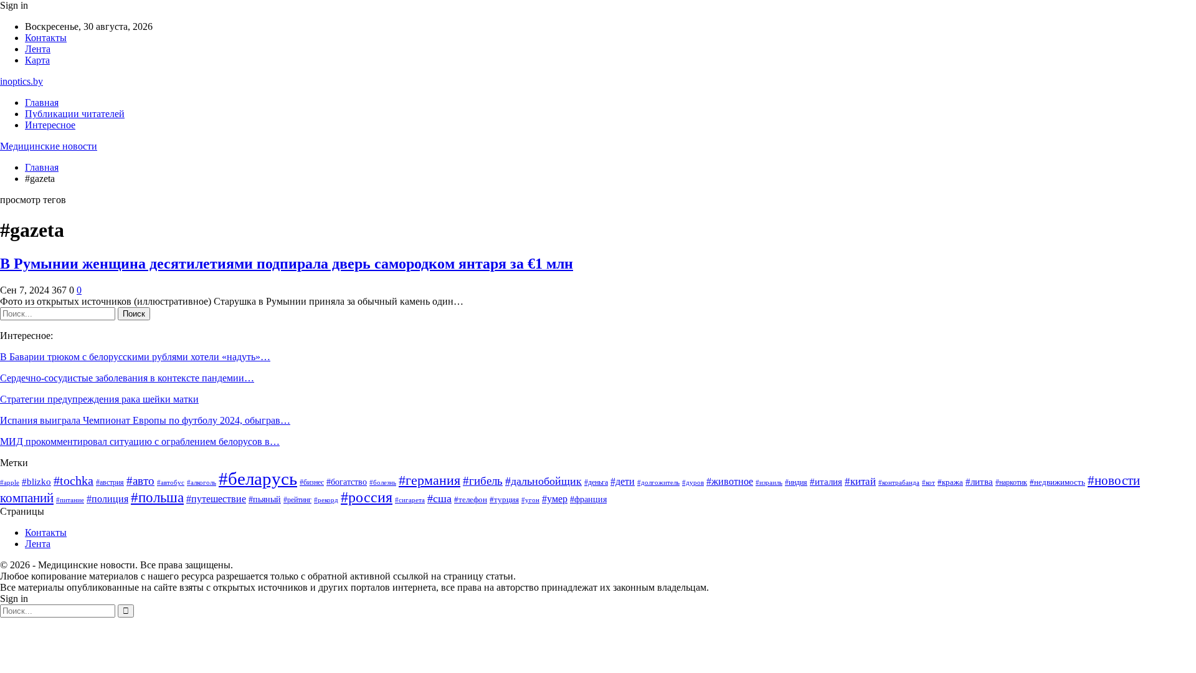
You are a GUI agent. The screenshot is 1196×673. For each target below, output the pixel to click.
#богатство (346, 482)
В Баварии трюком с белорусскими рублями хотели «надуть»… (135, 356)
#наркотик (1011, 482)
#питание (70, 500)
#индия (796, 482)
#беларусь (258, 479)
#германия (429, 480)
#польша (157, 497)
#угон (530, 500)
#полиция (107, 499)
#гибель (483, 480)
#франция (588, 499)
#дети (622, 481)
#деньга (596, 483)
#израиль (769, 482)
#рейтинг (297, 499)
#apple (9, 482)
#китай (860, 481)
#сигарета (410, 500)
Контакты (46, 37)
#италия (826, 482)
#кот (928, 482)
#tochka (73, 480)
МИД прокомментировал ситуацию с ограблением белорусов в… (140, 441)
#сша (439, 498)
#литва (979, 482)
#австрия (110, 483)
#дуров (693, 482)
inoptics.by (21, 81)
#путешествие (216, 499)
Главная (42, 102)
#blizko (36, 482)
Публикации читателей (75, 113)
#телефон (470, 499)
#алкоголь (201, 482)
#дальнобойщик (543, 481)
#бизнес (312, 483)
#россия (366, 497)
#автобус (170, 482)
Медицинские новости (48, 146)
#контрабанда (898, 482)
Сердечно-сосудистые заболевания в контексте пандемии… (127, 378)
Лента (37, 49)
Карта (37, 60)
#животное (729, 481)
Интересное (50, 125)
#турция (504, 499)
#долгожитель (658, 482)
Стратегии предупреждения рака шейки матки (99, 399)
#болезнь (382, 482)
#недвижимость (1057, 482)
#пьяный (265, 499)
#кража (950, 482)
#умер (554, 499)
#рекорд (326, 500)
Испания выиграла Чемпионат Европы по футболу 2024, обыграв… (145, 420)
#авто (140, 480)
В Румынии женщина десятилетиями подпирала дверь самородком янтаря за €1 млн (286, 263)
